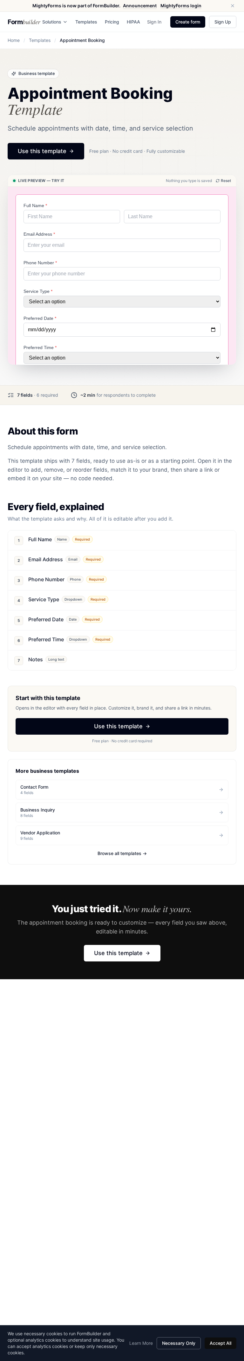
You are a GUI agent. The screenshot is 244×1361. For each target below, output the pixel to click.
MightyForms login (180, 5)
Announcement (140, 5)
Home (14, 40)
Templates (86, 21)
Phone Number (40, 262)
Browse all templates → (122, 853)
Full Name (35, 205)
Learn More (141, 1343)
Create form (187, 21)
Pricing (112, 21)
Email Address (39, 234)
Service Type (38, 291)
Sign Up (222, 21)
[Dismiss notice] (232, 6)
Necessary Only (178, 1343)
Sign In (154, 21)
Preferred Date (40, 318)
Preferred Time (40, 347)
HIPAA (133, 21)
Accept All (220, 1343)
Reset (226, 180)
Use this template (42, 151)
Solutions (51, 21)
